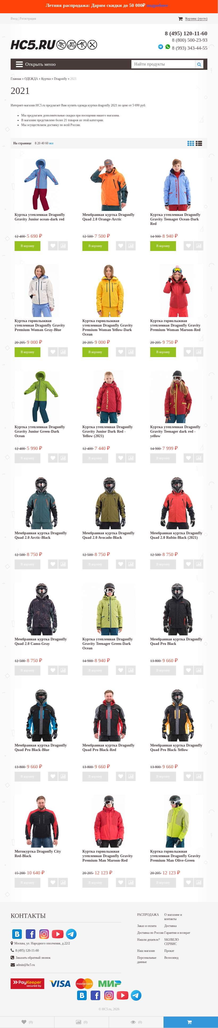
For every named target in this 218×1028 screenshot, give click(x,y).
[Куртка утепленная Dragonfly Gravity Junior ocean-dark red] (41, 184)
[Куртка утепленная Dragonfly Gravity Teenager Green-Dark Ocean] (109, 608)
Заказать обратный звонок (33, 958)
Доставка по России (150, 933)
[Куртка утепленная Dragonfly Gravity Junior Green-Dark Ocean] (41, 396)
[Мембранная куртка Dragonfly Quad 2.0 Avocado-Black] (109, 502)
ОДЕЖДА (31, 79)
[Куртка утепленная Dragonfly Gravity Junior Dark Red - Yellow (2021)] (109, 396)
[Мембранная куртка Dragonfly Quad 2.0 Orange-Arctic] (109, 184)
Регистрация (28, 18)
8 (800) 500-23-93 (189, 40)
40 (42, 143)
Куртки (46, 79)
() (31, 1022)
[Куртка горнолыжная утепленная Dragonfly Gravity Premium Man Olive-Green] (176, 821)
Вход (14, 18)
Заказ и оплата (146, 926)
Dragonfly (60, 79)
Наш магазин (146, 951)
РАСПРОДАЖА (148, 915)
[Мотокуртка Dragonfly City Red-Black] (41, 821)
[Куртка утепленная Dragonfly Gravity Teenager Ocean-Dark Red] (176, 184)
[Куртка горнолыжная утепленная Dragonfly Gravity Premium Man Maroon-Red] (109, 821)
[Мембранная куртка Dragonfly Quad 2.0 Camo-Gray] (41, 608)
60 (46, 143)
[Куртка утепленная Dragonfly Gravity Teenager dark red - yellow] (176, 396)
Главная (16, 79)
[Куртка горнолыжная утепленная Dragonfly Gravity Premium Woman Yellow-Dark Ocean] (109, 290)
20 (38, 143)
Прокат (169, 951)
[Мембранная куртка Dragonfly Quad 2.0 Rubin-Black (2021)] (176, 502)
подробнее (157, 5)
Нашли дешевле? (148, 940)
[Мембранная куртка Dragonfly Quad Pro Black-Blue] (41, 714)
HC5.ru (106, 1009)
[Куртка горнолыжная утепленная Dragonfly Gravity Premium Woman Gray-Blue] (41, 290)
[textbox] (163, 64)
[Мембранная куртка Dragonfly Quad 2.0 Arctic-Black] (41, 502)
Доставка (170, 926)
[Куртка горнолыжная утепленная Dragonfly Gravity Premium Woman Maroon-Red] (176, 290)
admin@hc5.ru (25, 965)
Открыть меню (40, 64)
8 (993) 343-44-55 (189, 48)
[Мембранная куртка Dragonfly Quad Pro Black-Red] (109, 714)
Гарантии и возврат (177, 933)
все (51, 143)
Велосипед (171, 958)
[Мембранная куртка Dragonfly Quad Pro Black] (176, 608)
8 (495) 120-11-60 (186, 33)
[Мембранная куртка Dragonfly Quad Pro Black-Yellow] (176, 714)
